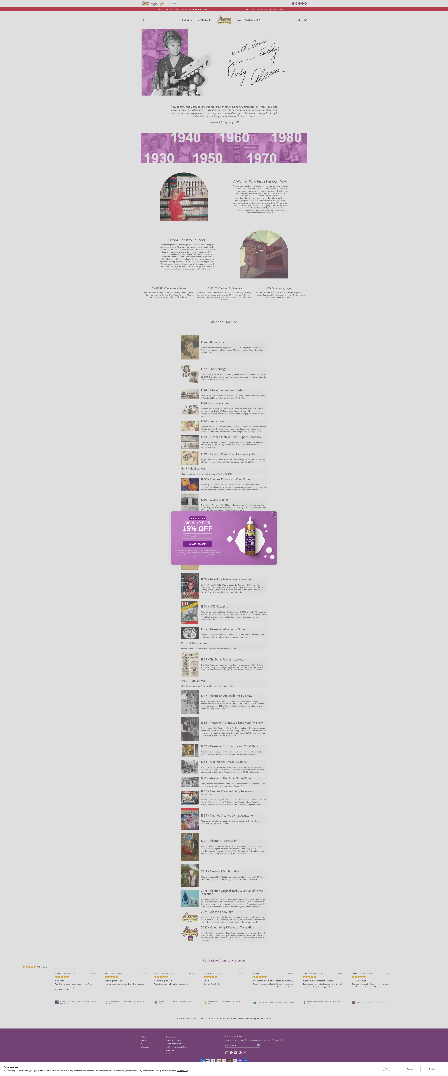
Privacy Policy (182, 1071)
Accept (410, 1069)
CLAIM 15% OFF (197, 544)
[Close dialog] (273, 514)
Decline (432, 1069)
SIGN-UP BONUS (197, 518)
